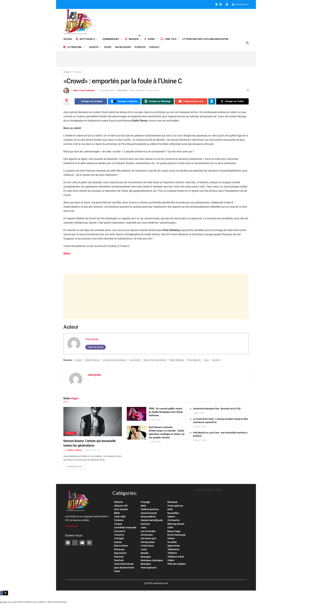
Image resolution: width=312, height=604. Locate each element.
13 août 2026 (155, 420)
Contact (154, 47)
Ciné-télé (170, 39)
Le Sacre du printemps (114, 360)
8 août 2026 (198, 413)
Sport (108, 47)
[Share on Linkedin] (211, 101)
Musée (145, 553)
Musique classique (152, 560)
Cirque (118, 524)
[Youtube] (82, 543)
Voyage (145, 502)
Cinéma (118, 520)
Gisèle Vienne (92, 360)
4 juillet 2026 (199, 440)
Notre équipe (123, 47)
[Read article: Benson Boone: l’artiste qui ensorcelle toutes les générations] (92, 421)
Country (119, 534)
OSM (170, 527)
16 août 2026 (90, 450)
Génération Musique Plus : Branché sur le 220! (217, 408)
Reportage (173, 531)
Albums (118, 502)
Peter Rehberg (177, 360)
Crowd (78, 360)
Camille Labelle (74, 450)
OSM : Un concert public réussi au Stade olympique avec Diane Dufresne (166, 412)
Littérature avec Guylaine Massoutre (205, 39)
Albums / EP (121, 505)
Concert (70, 433)
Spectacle (173, 545)
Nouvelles (77, 72)
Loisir (144, 549)
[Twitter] (75, 543)
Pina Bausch (194, 360)
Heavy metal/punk (152, 520)
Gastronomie (149, 513)
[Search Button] (247, 43)
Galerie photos (150, 509)
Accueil (67, 39)
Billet (117, 513)
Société (93, 47)
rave (206, 360)
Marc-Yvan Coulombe (84, 90)
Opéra (171, 516)
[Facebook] (68, 543)
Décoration (121, 545)
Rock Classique (176, 534)
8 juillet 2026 (199, 427)
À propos (140, 47)
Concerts (119, 531)
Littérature (74, 47)
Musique (134, 39)
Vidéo (170, 560)
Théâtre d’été (175, 556)
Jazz (143, 527)
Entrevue (119, 549)
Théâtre (172, 553)
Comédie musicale (125, 527)
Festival (119, 556)
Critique (119, 538)
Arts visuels (87, 39)
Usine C (216, 360)
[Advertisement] (189, 21)
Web (143, 505)
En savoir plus (75, 466)
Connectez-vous (241, 4)
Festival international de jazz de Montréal (124, 564)
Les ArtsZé (135, 360)
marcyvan (92, 339)
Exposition (120, 553)
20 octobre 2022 (106, 90)
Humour (145, 524)
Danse (118, 542)
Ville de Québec (176, 563)
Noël (170, 509)
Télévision (173, 549)
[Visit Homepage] (78, 22)
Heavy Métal (148, 516)
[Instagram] (89, 543)
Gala (117, 571)
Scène (151, 39)
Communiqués (110, 39)
